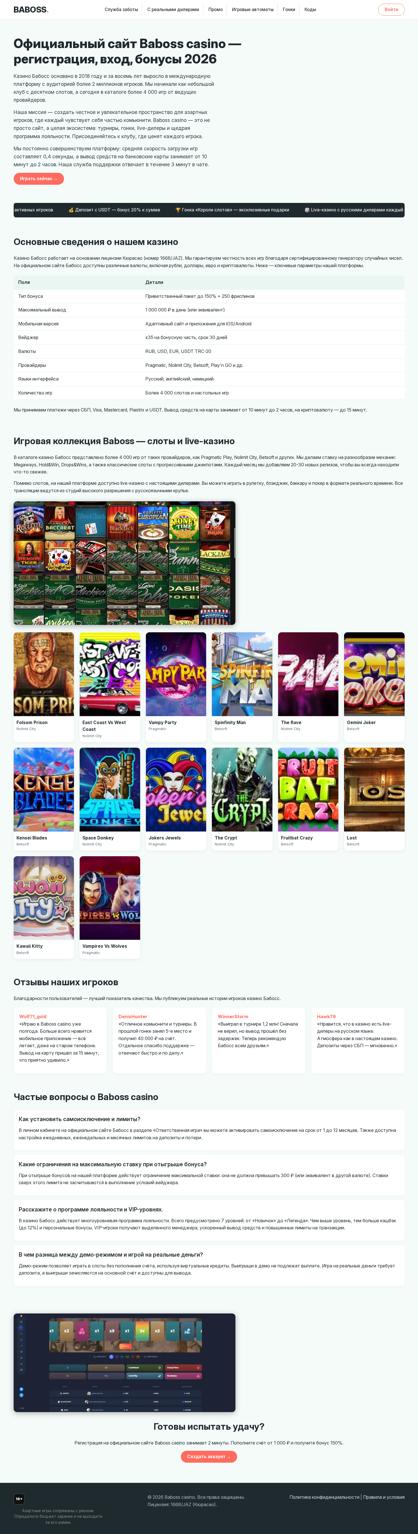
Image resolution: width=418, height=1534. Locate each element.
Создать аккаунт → (209, 1456)
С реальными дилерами (173, 9)
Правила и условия (384, 1497)
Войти (391, 9)
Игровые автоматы (253, 9)
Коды (310, 9)
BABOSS (31, 9)
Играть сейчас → (39, 178)
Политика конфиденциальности (324, 1497)
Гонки (289, 9)
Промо (215, 9)
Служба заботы (121, 9)
